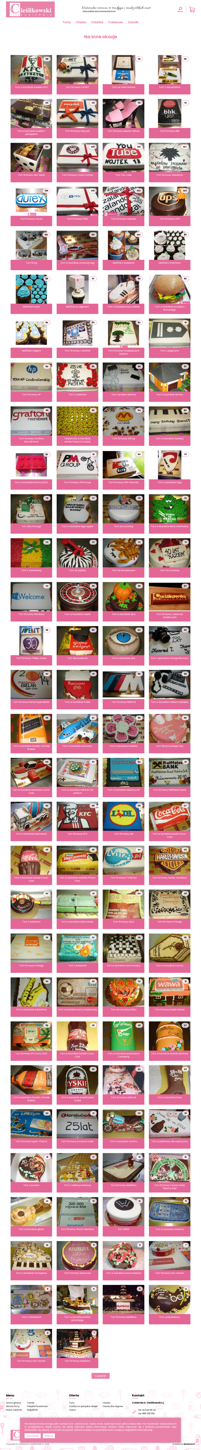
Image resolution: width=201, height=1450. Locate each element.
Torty (67, 22)
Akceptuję (33, 1435)
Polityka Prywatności (37, 1406)
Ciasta (81, 22)
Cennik (133, 22)
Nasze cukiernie (14, 1409)
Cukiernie (115, 22)
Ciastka (97, 22)
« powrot (100, 1376)
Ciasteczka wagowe (113, 1406)
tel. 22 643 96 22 (147, 1409)
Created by (183, 1444)
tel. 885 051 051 (146, 1413)
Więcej (49, 1435)
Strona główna (13, 1402)
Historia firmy (13, 1406)
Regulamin (32, 1409)
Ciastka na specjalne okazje (83, 1406)
